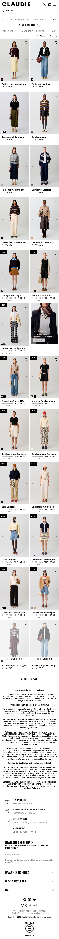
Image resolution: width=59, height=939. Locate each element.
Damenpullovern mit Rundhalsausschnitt (34, 784)
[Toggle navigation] (55, 4)
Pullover (8, 31)
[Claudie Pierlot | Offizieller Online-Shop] (16, 4)
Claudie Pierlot (8, 19)
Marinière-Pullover (33, 31)
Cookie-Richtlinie (39, 911)
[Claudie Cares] (29, 929)
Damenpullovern (33, 782)
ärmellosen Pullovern (31, 788)
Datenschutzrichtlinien (39, 913)
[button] (44, 4)
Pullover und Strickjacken (38, 19)
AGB (14, 911)
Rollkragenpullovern (48, 786)
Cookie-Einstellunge (20, 913)
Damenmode (48, 774)
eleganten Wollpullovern (29, 786)
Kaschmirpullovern (11, 786)
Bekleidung (20, 19)
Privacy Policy (25, 911)
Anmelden (52, 855)
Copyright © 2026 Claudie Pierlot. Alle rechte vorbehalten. (29, 917)
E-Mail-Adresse (12, 854)
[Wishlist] (26, 42)
